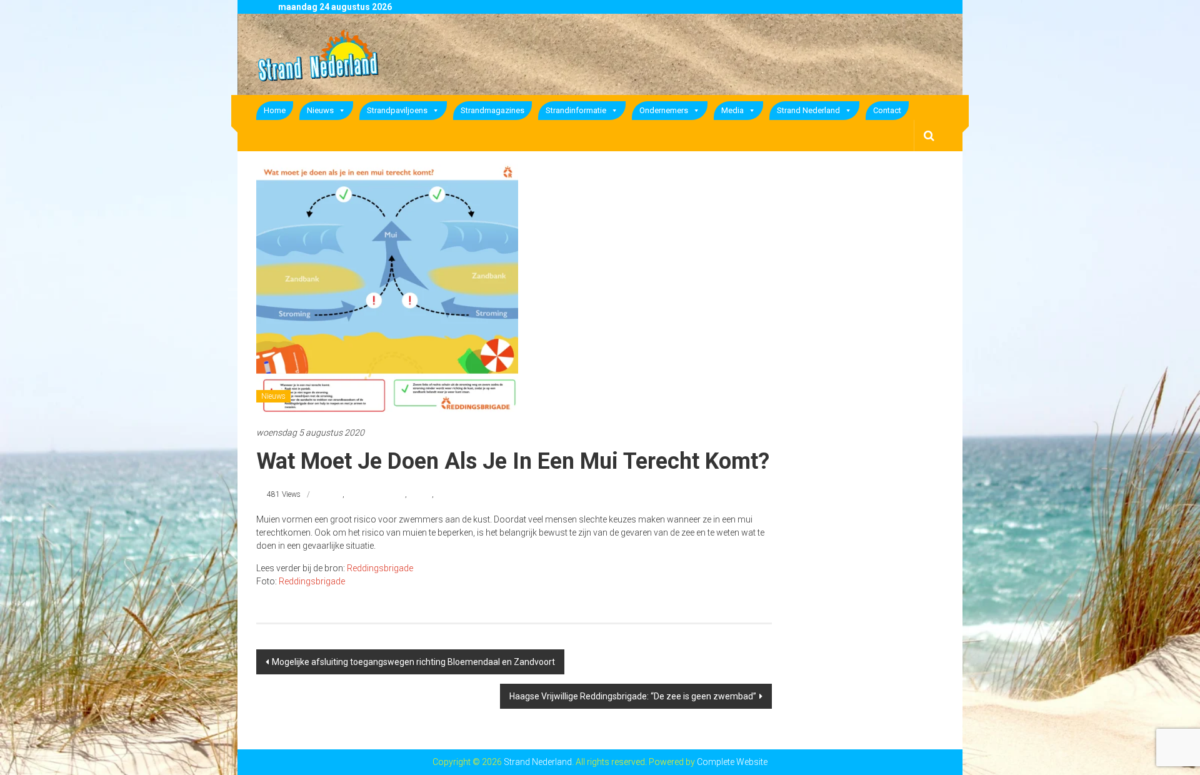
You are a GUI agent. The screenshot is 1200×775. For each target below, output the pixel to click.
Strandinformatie (576, 110)
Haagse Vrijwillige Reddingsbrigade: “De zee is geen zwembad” (632, 696)
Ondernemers (663, 110)
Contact (887, 110)
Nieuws (320, 110)
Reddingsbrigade (380, 568)
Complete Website (732, 762)
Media (732, 110)
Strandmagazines (492, 110)
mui (335, 494)
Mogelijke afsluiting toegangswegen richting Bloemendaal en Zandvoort (413, 662)
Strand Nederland (808, 110)
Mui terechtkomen (375, 494)
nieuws (420, 494)
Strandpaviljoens (397, 110)
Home (275, 110)
